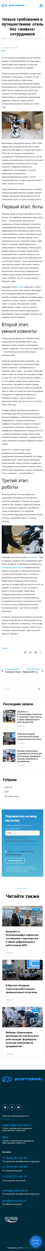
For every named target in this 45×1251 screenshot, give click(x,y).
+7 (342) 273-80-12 (14, 1176)
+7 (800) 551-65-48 (14, 1158)
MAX (5, 1137)
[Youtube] (18, 1107)
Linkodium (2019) (31, 1248)
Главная (4, 38)
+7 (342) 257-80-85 (14, 1166)
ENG (7, 1119)
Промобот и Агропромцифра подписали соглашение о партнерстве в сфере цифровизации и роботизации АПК (29, 717)
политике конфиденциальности (17, 871)
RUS (4, 1119)
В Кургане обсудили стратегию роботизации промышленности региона (29, 736)
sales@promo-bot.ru (15, 1190)
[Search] (39, 689)
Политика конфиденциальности (15, 1116)
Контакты (6, 1152)
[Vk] (12, 1107)
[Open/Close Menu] (41, 6)
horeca (5, 648)
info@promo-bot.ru (14, 1200)
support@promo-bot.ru (16, 1124)
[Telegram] (5, 1107)
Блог (11, 38)
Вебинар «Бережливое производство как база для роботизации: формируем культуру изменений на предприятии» (29, 756)
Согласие (15, 851)
